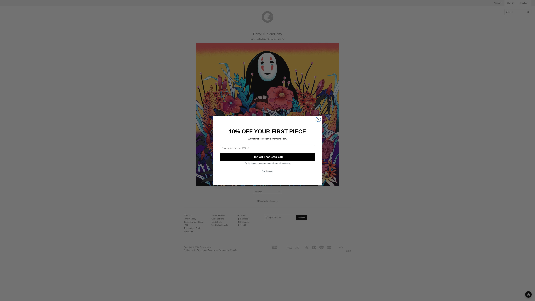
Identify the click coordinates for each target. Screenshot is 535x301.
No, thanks (267, 171)
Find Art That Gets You (267, 156)
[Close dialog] (318, 119)
